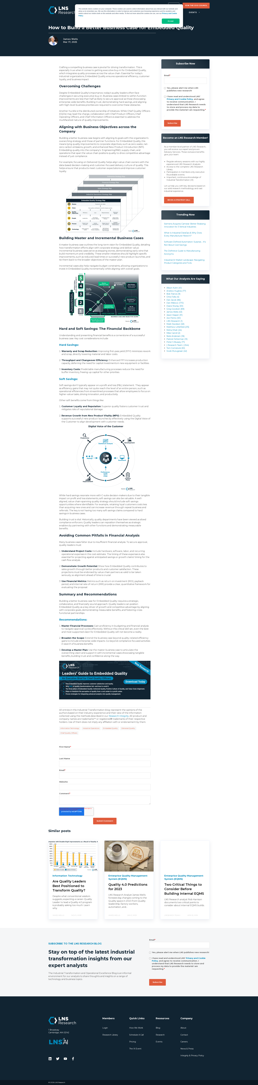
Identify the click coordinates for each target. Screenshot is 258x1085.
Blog (158, 1028)
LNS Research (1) (174, 321)
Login (105, 1028)
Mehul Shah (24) (174, 330)
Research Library (110, 1035)
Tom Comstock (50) (175, 348)
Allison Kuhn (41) (174, 288)
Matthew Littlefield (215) (177, 327)
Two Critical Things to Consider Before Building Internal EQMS (184, 889)
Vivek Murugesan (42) (176, 351)
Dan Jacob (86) (173, 300)
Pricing (132, 1041)
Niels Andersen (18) (175, 336)
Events (159, 1041)
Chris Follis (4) (172, 297)
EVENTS (193, 12)
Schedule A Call (136, 1035)
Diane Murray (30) (174, 306)
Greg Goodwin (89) (175, 309)
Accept (170, 21)
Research (160, 1035)
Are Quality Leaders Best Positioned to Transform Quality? (69, 885)
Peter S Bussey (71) (175, 342)
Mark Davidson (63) (175, 324)
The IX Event (135, 1048)
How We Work (136, 1028)
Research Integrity (119, 716)
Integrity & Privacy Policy (192, 1055)
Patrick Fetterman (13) (176, 339)
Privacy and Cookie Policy (180, 99)
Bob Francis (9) (173, 294)
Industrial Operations (91, 728)
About (183, 1028)
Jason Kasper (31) (174, 315)
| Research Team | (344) (177, 345)
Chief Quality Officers (68, 733)
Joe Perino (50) (173, 318)
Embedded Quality (110, 728)
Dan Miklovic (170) (175, 303)
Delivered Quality (128, 728)
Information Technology (69, 728)
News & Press (187, 1048)
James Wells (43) (174, 312)
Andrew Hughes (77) (176, 291)
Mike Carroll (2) (173, 333)
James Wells (70, 39)
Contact (184, 1035)
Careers (184, 1041)
